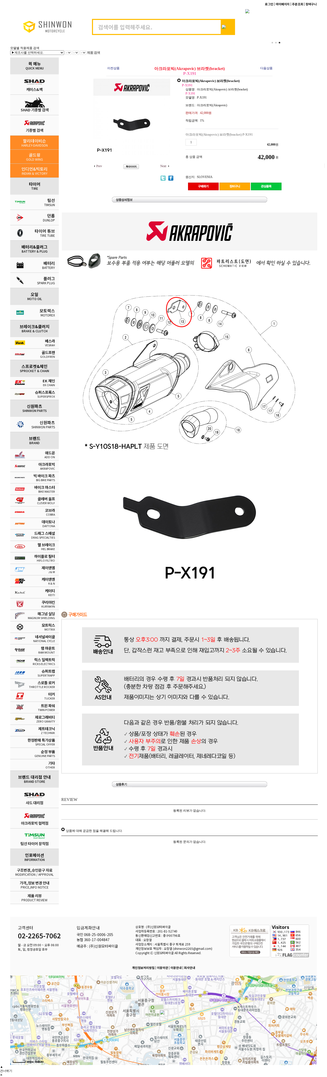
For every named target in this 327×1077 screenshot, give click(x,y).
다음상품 (266, 68)
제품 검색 (93, 52)
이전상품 (113, 68)
